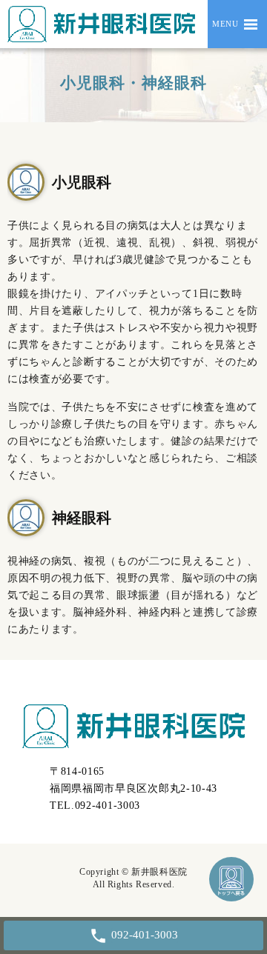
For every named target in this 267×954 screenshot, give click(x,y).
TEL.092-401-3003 (95, 805)
